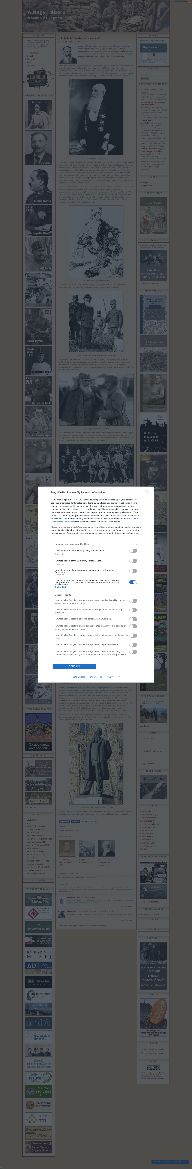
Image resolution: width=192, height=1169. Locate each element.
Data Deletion (79, 677)
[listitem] (96, 544)
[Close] (148, 493)
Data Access (96, 677)
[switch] (133, 551)
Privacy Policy (113, 677)
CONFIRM (74, 666)
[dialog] (96, 584)
